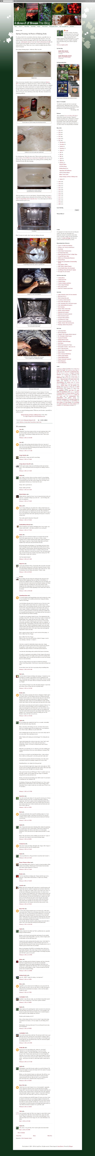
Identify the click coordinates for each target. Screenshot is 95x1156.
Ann (20, 429)
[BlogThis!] (42, 420)
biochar (58, 379)
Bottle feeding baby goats (63, 298)
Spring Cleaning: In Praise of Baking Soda (31, 414)
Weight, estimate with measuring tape (66, 322)
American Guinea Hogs (72, 370)
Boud (20, 812)
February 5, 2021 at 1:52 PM (25, 979)
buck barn (74, 380)
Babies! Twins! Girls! (63, 174)
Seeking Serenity (23, 975)
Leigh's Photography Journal (64, 56)
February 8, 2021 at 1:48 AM (25, 1106)
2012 (59, 198)
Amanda (21, 885)
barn (67, 376)
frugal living (30, 422)
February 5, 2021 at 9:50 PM (25, 1028)
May (61, 156)
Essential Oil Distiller (62, 337)
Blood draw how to (62, 296)
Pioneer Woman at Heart (25, 862)
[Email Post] (38, 420)
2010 (59, 202)
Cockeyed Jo (22, 844)
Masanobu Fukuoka (64, 373)
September (62, 148)
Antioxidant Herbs (62, 330)
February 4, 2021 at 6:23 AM (25, 857)
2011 (59, 200)
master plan (62, 396)
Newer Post (18, 1135)
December (62, 142)
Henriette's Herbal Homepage (64, 341)
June (61, 154)
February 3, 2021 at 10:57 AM (25, 669)
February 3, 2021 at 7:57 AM (25, 530)
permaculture (72, 396)
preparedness (60, 397)
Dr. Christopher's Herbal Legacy (65, 336)
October (61, 146)
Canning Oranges (61, 281)
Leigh (26, 416)
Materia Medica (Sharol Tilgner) (65, 350)
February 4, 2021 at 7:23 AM (25, 869)
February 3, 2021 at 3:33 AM (25, 470)
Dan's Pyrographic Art (63, 26)
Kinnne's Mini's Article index (64, 308)
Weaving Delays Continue (63, 52)
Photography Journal (53, 26)
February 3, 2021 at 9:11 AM (25, 559)
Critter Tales (59, 371)
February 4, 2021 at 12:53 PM (25, 954)
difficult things (64, 385)
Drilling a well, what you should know (66, 247)
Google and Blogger (66, 238)
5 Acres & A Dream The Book (64, 368)
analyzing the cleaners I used (27, 42)
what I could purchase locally (43, 42)
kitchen (34, 422)
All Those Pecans (63, 166)
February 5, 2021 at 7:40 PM (25, 1002)
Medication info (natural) (63, 312)
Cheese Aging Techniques (63, 284)
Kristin (20, 693)
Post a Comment (21, 1132)
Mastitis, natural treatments (63, 310)
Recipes (38, 26)
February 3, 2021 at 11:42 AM (25, 688)
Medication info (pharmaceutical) (65, 314)
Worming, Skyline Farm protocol (65, 324)
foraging (68, 388)
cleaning (25, 422)
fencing (58, 386)
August (61, 150)
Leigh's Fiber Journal (63, 51)
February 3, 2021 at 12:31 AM (25, 450)
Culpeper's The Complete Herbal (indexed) (67, 334)
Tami (20, 674)
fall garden (73, 385)
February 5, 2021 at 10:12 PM (25, 1043)
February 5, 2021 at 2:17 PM (25, 992)
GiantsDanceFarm (23, 595)
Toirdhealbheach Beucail (24, 524)
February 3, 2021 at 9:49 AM (25, 572)
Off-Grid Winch (61, 259)
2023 (59, 136)
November (62, 144)
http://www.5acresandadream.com (37, 416)
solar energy (68, 402)
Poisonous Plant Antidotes (63, 317)
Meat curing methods (62, 286)
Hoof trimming (61, 307)
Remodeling (33, 26)
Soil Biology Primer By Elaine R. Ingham (67, 270)
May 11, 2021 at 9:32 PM (24, 1129)
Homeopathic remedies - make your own (66, 346)
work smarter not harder (69, 405)
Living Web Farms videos (63, 256)
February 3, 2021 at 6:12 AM (25, 489)
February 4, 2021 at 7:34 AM (25, 881)
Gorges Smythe (22, 455)
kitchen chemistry (71, 393)
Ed (20, 576)
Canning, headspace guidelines (64, 283)
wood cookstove (73, 403)
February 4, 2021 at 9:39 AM (25, 904)
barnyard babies (74, 376)
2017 (59, 187)
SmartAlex (21, 796)
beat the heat (67, 377)
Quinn (20, 959)
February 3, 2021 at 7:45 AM (25, 520)
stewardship (76, 402)
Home (16, 26)
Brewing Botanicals (62, 332)
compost (63, 383)
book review (74, 379)
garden (61, 390)
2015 (59, 191)
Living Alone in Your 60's (25, 464)
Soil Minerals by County (63, 319)
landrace (66, 394)
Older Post (50, 1135)
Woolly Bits (21, 1047)
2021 (59, 140)
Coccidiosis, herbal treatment (64, 299)
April (61, 158)
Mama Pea (21, 563)
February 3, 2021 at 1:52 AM (25, 459)
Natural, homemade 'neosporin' (64, 359)
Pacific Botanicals (62, 361)
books (58, 380)
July (61, 152)
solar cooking (60, 402)
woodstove (59, 405)
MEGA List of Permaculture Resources (66, 258)
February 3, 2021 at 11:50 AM (25, 715)
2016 (59, 189)
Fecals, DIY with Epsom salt (64, 301)
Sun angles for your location (64, 271)
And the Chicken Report (64, 172)
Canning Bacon (61, 277)
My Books (72, 26)
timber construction (63, 403)
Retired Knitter (22, 494)
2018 (59, 185)
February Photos (62, 164)
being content (75, 377)
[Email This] (41, 420)
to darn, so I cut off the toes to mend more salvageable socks (33, 158)
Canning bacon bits (62, 279)
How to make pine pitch (63, 348)
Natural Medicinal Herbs (63, 357)
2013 (59, 196)
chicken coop (70, 382)
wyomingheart (22, 997)
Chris (20, 1111)
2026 (59, 130)
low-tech (71, 394)
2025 (59, 132)
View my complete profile (62, 45)
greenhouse (64, 391)
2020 (59, 181)
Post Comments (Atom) (27, 1138)
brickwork (66, 380)
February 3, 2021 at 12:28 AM (25, 437)
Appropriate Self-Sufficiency (65, 170)
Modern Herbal (61, 352)
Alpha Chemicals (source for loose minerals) (67, 294)
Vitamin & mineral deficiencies (64, 321)
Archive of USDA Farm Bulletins (65, 245)
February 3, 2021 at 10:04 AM (25, 590)
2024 (59, 134)
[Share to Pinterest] (46, 420)
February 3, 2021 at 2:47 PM (25, 820)
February (62, 162)
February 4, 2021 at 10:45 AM (25, 924)
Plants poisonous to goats (63, 315)
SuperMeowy (66, 374)
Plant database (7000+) (63, 264)
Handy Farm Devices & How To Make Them (67, 254)
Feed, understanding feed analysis (65, 305)
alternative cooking (60, 376)
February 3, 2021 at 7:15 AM (25, 501)
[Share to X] (44, 420)
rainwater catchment (62, 399)
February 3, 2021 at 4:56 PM (25, 839)
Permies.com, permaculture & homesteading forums (67, 262)
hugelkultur (77, 391)
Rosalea (21, 874)
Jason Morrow (60, 1146)
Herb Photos (60, 343)
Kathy (20, 534)
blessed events (64, 379)
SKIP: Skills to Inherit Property (65, 266)
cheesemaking (60, 382)
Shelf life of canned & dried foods (65, 288)
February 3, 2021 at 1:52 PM (25, 807)
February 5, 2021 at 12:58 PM (25, 970)
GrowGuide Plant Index (63, 252)
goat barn (71, 390)
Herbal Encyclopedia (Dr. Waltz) (65, 345)
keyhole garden (61, 393)
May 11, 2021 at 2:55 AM (24, 1121)
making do (76, 394)
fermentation (65, 386)
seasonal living (73, 399)
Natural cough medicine (63, 355)
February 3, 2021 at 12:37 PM (25, 791)
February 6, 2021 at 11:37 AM (25, 1061)
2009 (59, 204)
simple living (38, 422)
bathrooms (22, 422)
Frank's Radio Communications (64, 251)
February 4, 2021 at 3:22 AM (25, 849)
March (61, 160)
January (61, 179)
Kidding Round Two (63, 168)
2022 (59, 138)
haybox (71, 391)
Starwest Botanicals (62, 362)
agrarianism (74, 374)
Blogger (71, 1146)
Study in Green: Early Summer (64, 57)
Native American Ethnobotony (64, 353)
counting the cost (70, 383)
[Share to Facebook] (45, 420)
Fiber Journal (44, 26)
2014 (59, 194)
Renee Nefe (21, 908)
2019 (59, 183)
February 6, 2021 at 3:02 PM (25, 1080)
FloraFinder (60, 249)
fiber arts (72, 386)
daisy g (20, 506)
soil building (74, 400)
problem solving (72, 397)
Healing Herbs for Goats (63, 339)
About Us (20, 26)
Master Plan (26, 26)
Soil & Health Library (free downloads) (66, 268)
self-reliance (59, 400)
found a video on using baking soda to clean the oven (33, 197)
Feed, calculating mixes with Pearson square (67, 303)
